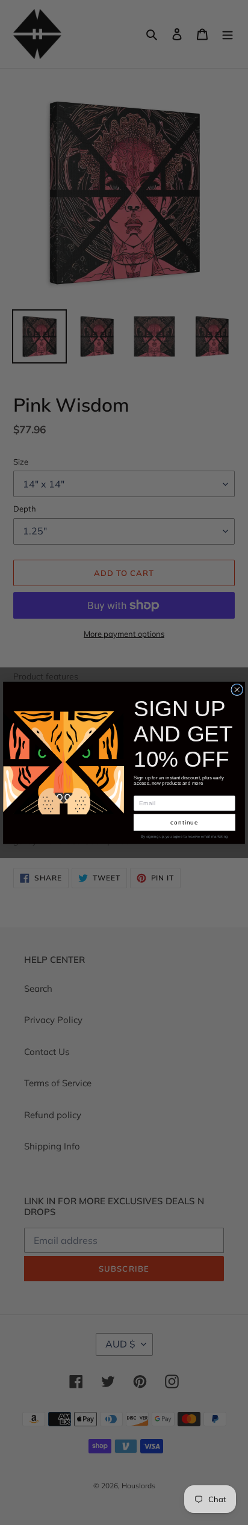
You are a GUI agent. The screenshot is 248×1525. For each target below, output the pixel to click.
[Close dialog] (237, 689)
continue (184, 821)
